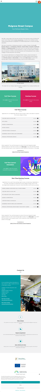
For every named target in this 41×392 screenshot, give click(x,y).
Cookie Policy (17, 390)
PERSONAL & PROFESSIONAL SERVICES (9, 136)
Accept (20, 382)
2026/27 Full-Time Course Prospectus (20, 152)
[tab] (20, 118)
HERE (6, 100)
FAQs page (31, 216)
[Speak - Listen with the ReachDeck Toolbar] (39, 2)
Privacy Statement (22, 390)
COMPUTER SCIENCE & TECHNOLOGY (9, 130)
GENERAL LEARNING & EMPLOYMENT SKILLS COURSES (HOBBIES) (14, 188)
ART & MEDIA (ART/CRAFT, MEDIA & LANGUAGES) (11, 194)
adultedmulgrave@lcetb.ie (7, 304)
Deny (20, 385)
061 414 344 (4, 296)
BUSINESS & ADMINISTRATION (7, 124)
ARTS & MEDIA (4, 121)
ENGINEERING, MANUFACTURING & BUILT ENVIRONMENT (12, 133)
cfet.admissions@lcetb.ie (7, 300)
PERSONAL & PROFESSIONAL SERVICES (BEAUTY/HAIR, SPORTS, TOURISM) (15, 206)
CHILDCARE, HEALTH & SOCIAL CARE (8, 118)
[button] (39, 374)
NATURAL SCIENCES (5, 127)
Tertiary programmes (18, 40)
